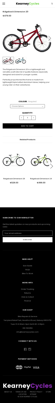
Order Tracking (27, 289)
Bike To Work (27, 273)
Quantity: (27, 113)
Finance (27, 301)
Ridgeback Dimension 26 (14, 178)
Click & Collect (27, 297)
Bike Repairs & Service (27, 316)
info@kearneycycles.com (27, 332)
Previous (5, 38)
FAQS (27, 269)
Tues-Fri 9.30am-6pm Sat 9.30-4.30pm (27, 324)
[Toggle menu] (3, 3)
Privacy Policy (36, 392)
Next (49, 38)
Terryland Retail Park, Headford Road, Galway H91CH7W (27, 320)
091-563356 (28, 328)
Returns (27, 293)
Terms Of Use (20, 392)
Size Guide (27, 265)
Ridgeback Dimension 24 (41, 178)
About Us (8, 392)
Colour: (27, 101)
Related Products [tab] (27, 139)
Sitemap (33, 394)
